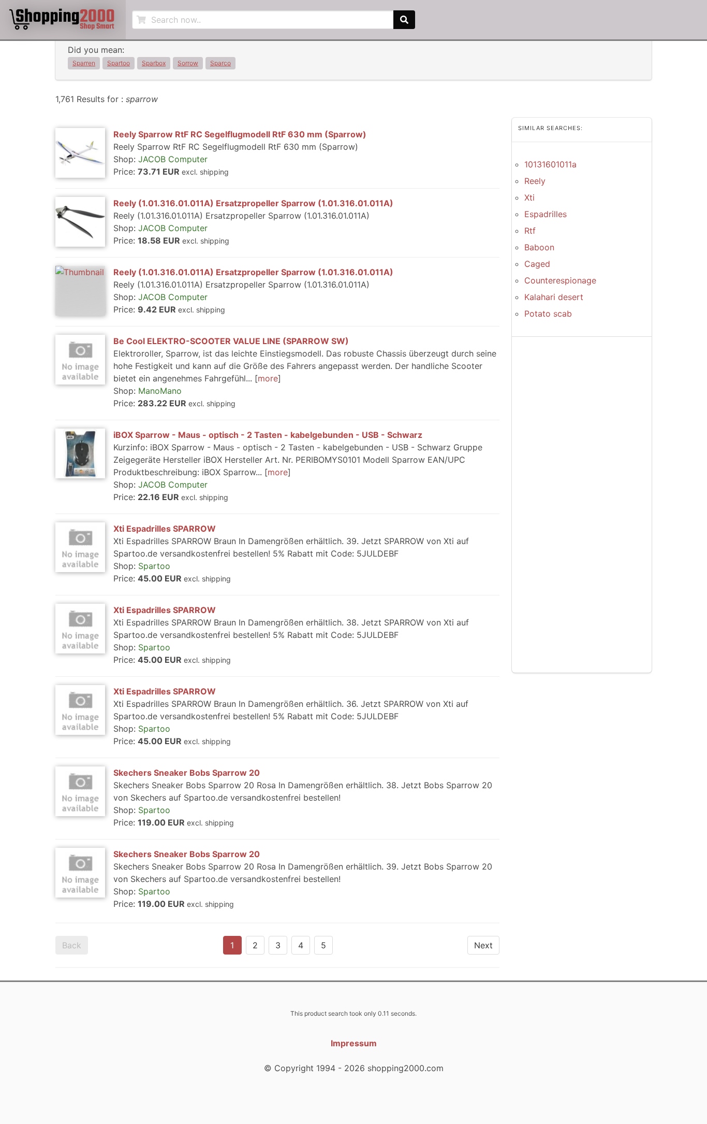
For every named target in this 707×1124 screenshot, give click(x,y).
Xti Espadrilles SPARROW (164, 528)
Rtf (530, 230)
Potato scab (548, 313)
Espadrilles (545, 214)
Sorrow (188, 63)
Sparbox (154, 63)
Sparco (220, 63)
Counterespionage (560, 280)
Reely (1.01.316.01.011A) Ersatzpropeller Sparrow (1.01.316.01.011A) (253, 203)
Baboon (539, 247)
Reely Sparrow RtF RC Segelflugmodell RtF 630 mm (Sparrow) (239, 134)
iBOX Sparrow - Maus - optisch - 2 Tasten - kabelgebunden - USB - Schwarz (267, 435)
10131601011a (550, 164)
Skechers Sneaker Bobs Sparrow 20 (186, 772)
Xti (529, 197)
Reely (535, 181)
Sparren (83, 63)
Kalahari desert (553, 297)
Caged (537, 264)
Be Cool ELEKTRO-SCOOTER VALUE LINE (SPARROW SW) (231, 341)
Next (483, 945)
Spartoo (118, 63)
